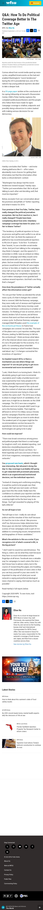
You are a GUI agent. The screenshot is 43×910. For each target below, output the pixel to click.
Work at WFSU (8, 865)
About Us (7, 861)
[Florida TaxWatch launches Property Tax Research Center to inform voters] (9, 727)
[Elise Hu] (6, 613)
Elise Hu (11, 28)
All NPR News (6, 710)
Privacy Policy (8, 874)
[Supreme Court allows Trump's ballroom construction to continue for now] (9, 743)
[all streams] (40, 907)
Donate (36, 3)
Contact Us (7, 870)
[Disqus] (21, 807)
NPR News (5, 696)
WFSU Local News (22, 724)
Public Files (7, 879)
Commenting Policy (10, 883)
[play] (3, 907)
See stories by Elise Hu (22, 644)
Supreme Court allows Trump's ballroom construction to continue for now (29, 745)
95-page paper (11, 91)
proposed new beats (14, 463)
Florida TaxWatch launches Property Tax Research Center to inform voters (28, 729)
